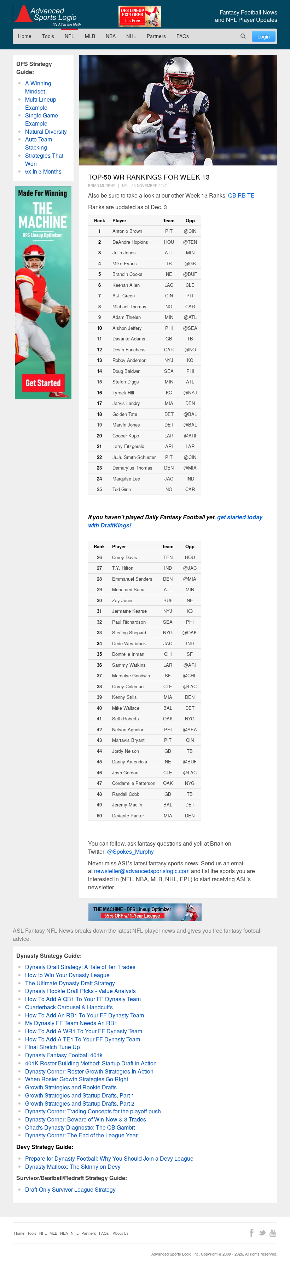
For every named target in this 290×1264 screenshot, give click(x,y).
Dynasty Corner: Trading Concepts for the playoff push (93, 1111)
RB (242, 195)
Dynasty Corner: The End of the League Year (81, 1135)
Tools (48, 36)
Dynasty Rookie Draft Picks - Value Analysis (80, 991)
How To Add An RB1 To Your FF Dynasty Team (84, 1015)
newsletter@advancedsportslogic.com (142, 871)
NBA (111, 36)
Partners (156, 36)
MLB (90, 36)
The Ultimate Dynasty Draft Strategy (70, 983)
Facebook (251, 1232)
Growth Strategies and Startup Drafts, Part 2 (79, 1103)
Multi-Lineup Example (40, 103)
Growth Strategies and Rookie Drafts (71, 1087)
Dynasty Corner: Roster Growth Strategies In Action (89, 1071)
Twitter (262, 1232)
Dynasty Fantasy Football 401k (64, 1055)
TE (251, 195)
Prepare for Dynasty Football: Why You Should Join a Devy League (109, 1158)
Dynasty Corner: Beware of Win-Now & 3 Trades (85, 1119)
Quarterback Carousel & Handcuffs (69, 1007)
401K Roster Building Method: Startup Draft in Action (91, 1063)
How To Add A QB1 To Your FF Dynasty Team (83, 999)
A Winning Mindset (38, 87)
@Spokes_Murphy (130, 851)
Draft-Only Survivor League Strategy (70, 1189)
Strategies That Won (44, 159)
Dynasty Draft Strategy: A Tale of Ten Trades (80, 967)
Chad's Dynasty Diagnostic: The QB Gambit (80, 1127)
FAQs (182, 36)
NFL (69, 36)
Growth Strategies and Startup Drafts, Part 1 (79, 1095)
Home (24, 36)
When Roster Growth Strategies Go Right (76, 1079)
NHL (131, 36)
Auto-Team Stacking (38, 143)
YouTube (272, 1232)
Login (263, 36)
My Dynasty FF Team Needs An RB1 (71, 1023)
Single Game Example (41, 119)
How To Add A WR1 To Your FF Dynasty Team (83, 1031)
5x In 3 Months (43, 171)
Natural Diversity (46, 131)
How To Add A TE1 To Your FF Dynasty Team (82, 1039)
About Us (121, 1233)
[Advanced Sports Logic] (47, 15)
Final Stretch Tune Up (52, 1047)
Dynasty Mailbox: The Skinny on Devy (73, 1166)
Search (243, 36)
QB (232, 195)
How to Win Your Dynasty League (67, 975)
